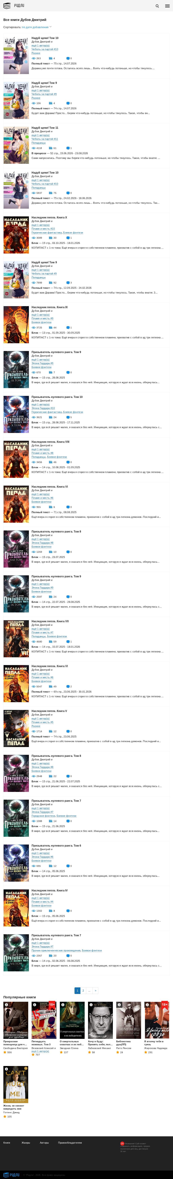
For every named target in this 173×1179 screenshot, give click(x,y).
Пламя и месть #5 (42, 722)
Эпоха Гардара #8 (42, 542)
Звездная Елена (69, 1048)
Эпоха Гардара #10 (43, 408)
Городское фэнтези (43, 815)
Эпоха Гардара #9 (42, 363)
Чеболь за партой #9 (44, 94)
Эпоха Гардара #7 (42, 811)
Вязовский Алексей (43, 1048)
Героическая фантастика (47, 232)
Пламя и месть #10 (43, 228)
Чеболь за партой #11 (45, 138)
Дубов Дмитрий (41, 41)
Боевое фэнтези (73, 232)
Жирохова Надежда (155, 1048)
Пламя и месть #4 (42, 901)
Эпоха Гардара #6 (42, 856)
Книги (6, 1142)
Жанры (26, 1142)
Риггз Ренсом (123, 1048)
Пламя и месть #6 (42, 497)
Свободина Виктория (15, 1048)
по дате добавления (35, 27)
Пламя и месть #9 (42, 318)
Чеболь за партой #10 (45, 49)
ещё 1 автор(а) (41, 45)
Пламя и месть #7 (42, 632)
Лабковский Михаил (99, 1048)
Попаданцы (39, 142)
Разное (36, 53)
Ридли (19, 5)
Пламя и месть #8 (42, 453)
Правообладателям (70, 1142)
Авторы (44, 1142)
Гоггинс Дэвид (11, 1112)
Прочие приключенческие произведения (56, 950)
